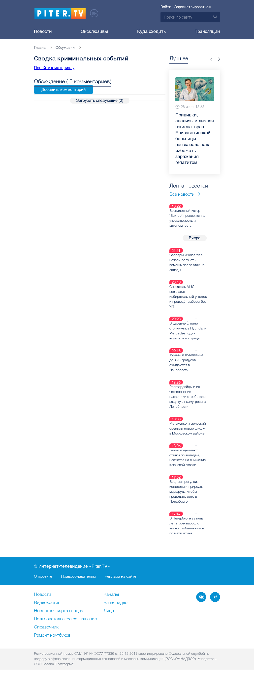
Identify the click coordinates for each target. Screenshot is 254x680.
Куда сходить (151, 31)
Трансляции (207, 31)
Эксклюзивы (94, 31)
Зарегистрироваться (192, 7)
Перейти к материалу (54, 67)
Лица (108, 610)
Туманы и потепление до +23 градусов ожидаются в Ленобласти (186, 362)
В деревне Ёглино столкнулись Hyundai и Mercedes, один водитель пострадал (187, 330)
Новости (43, 31)
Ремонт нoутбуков (52, 635)
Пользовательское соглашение (65, 619)
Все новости (181, 194)
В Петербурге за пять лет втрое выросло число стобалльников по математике (186, 525)
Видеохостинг (48, 602)
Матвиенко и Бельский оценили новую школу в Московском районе (187, 428)
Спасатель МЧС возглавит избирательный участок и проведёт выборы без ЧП (188, 296)
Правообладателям (78, 576)
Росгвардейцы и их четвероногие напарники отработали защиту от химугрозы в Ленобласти (187, 396)
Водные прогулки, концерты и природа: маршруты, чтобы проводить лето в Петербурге (186, 491)
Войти (165, 7)
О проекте (43, 576)
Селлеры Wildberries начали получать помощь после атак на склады (186, 262)
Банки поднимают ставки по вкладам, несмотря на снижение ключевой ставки (187, 457)
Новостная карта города (58, 610)
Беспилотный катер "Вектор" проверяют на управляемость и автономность (187, 218)
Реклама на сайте (120, 576)
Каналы (111, 594)
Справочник (46, 627)
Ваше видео (115, 602)
